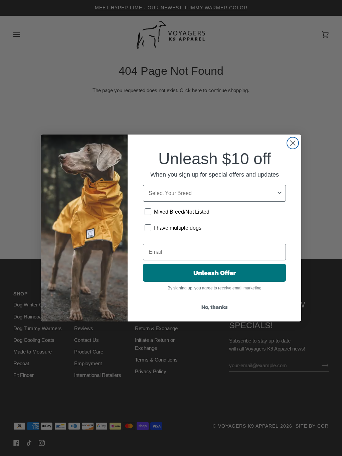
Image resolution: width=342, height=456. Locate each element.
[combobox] (212, 193)
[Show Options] (279, 193)
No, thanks (214, 307)
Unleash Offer (214, 273)
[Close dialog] (293, 143)
